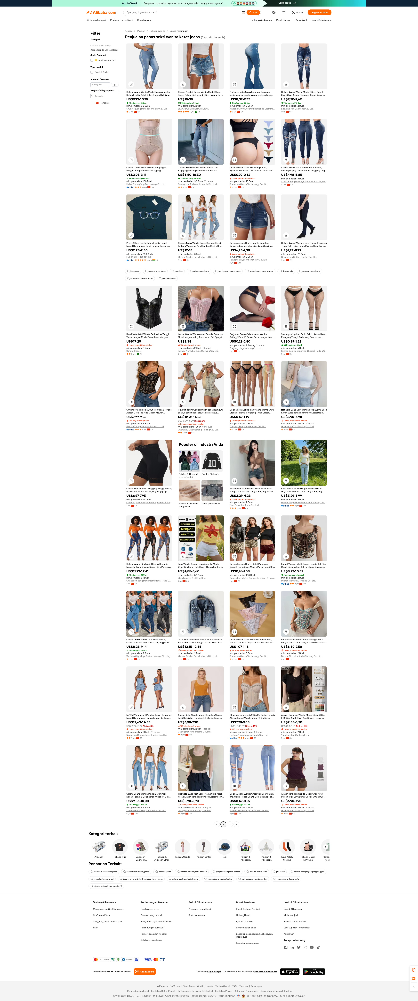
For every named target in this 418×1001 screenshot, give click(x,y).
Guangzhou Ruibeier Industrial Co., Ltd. (197, 184)
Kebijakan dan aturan (151, 940)
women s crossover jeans (105, 872)
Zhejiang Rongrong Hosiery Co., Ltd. (248, 426)
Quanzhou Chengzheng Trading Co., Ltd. (198, 429)
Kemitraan (289, 934)
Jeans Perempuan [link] (179, 31)
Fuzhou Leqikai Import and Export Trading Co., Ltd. (304, 351)
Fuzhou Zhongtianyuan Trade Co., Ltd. (145, 426)
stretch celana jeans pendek (193, 872)
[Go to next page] (236, 824)
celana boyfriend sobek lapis (185, 879)
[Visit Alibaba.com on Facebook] (286, 947)
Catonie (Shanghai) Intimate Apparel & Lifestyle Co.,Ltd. (149, 502)
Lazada (209, 986)
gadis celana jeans (200, 271)
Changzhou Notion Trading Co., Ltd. (299, 257)
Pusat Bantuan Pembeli (248, 909)
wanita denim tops (258, 872)
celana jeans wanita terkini (220, 879)
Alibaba (128, 31)
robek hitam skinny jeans (138, 872)
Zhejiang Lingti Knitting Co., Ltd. (245, 348)
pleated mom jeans (311, 271)
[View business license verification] (238, 996)
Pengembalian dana (246, 927)
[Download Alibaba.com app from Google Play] (314, 971)
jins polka (134, 271)
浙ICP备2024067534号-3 (292, 996)
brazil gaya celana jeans (229, 271)
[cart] (284, 13)
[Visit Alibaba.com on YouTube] (312, 947)
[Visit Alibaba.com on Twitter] (299, 947)
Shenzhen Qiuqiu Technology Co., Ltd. (249, 184)
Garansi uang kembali (151, 915)
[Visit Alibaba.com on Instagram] (305, 947)
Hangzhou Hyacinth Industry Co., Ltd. (248, 259)
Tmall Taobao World (193, 986)
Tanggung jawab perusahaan (107, 921)
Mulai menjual (291, 915)
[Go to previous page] (217, 824)
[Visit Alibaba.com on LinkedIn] (292, 947)
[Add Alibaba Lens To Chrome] (145, 971)
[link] (414, 970)
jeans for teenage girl (103, 879)
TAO (234, 986)
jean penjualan (169, 278)
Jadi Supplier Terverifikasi (297, 927)
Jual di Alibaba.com (293, 909)
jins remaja (288, 271)
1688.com (175, 986)
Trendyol (243, 986)
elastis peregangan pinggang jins (309, 872)
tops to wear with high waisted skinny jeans (143, 879)
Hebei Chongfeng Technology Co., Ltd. (146, 184)
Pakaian (141, 31)
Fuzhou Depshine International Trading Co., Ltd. (304, 502)
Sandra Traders (134, 351)
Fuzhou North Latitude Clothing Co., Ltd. (198, 351)
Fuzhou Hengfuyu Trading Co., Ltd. (298, 580)
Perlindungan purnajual (152, 927)
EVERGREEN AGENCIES (138, 257)
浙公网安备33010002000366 (262, 996)
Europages (256, 986)
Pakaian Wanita (157, 31)
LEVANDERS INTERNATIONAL (193, 108)
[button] (243, 12)
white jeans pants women (261, 271)
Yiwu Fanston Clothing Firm (192, 578)
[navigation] (104, 428)
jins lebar (280, 872)
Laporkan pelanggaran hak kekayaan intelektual (254, 935)
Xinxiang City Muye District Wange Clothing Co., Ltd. (252, 108)
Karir (95, 927)
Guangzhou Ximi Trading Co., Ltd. (297, 426)
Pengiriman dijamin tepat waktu (156, 921)
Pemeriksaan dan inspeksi (154, 934)
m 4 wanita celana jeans (141, 278)
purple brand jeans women (228, 872)
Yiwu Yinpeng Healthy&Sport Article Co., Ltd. (303, 181)
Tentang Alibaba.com (104, 902)
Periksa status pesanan (295, 921)
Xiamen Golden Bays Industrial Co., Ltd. (197, 257)
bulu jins (179, 271)
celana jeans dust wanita (287, 879)
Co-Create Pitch (101, 915)
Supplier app (214, 971)
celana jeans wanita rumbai (254, 879)
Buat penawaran (196, 915)
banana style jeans (157, 271)
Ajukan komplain (244, 921)
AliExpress (162, 986)
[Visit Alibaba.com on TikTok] (318, 947)
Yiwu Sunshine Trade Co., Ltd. (244, 505)
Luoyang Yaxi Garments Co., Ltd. (297, 108)
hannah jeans (165, 872)
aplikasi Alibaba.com (265, 971)
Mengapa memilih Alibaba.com (108, 909)
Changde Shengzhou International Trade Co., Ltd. (149, 580)
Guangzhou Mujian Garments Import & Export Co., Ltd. (252, 578)
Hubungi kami (243, 915)
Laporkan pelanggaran (247, 943)
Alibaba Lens (112, 971)
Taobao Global (222, 986)
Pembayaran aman (150, 909)
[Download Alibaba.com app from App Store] (290, 971)
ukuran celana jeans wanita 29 (108, 886)
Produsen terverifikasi (199, 909)
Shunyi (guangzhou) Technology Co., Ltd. (146, 108)
